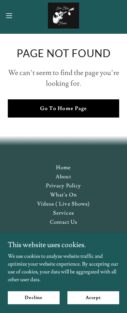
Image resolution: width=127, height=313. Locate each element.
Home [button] (63, 167)
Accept (93, 297)
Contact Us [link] (63, 222)
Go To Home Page (63, 108)
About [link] (63, 176)
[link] (63, 16)
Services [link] (63, 213)
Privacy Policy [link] (63, 185)
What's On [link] (63, 195)
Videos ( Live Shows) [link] (63, 204)
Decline (34, 297)
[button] (12, 15)
